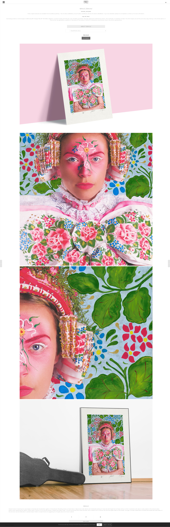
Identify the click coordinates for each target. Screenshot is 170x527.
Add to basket (86, 38)
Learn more (107, 524)
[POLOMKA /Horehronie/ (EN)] (1, 263)
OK (99, 524)
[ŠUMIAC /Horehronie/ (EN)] (169, 263)
